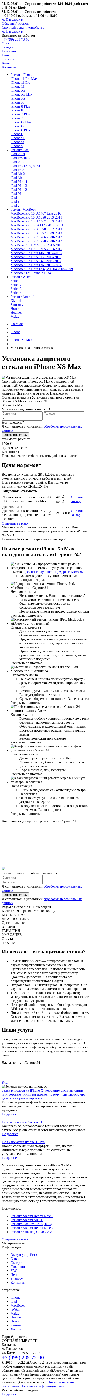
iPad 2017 (18, 162)
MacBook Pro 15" (36, 213)
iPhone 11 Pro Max (24, 78)
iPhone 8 (17, 110)
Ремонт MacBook (23, 209)
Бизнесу (8, 63)
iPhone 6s (17, 126)
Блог (5, 1082)
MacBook (18, 1305)
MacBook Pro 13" (36, 221)
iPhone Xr (18, 90)
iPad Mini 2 (19, 189)
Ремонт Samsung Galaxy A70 (32, 1232)
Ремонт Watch (21, 277)
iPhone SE (18, 138)
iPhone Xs (18, 98)
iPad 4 (15, 197)
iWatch (15, 1309)
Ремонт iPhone (21, 74)
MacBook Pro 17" (36, 233)
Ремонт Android (22, 297)
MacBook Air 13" (36, 245)
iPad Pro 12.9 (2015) (25, 166)
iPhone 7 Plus (20, 114)
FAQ (14, 1270)
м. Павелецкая (12, 19)
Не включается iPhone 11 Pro (23, 1142)
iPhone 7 (17, 118)
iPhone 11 (18, 86)
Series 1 (16, 281)
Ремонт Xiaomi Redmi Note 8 (32, 1216)
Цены (6, 55)
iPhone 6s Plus (21, 122)
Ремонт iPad (20, 150)
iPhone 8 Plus (20, 106)
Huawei (16, 312)
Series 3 (16, 289)
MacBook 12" (31, 273)
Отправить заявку (15, 434)
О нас (6, 43)
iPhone (15, 1297)
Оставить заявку (78, 499)
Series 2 (16, 285)
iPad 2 (15, 205)
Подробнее (10, 1114)
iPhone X (17, 102)
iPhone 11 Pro (20, 82)
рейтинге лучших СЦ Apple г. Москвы (54, 572)
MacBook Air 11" (36, 249)
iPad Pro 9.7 (19, 170)
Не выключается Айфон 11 (22, 1122)
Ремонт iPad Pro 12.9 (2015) (31, 1224)
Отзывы (8, 59)
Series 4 (16, 293)
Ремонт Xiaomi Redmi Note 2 (32, 1228)
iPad (14, 1301)
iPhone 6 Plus (20, 130)
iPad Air (16, 178)
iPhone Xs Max (21, 94)
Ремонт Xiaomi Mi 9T (27, 1220)
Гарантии (9, 51)
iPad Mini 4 (19, 182)
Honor (15, 308)
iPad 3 (15, 201)
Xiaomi (16, 300)
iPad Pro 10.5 (20, 158)
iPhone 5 (17, 146)
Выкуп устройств (24, 1255)
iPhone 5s (17, 142)
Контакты (9, 67)
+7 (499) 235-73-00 (15, 39)
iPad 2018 (18, 154)
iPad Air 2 (18, 174)
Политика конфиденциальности (44, 1386)
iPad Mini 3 (19, 185)
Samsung (17, 304)
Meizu (15, 316)
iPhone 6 (17, 134)
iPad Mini (17, 193)
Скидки (7, 47)
